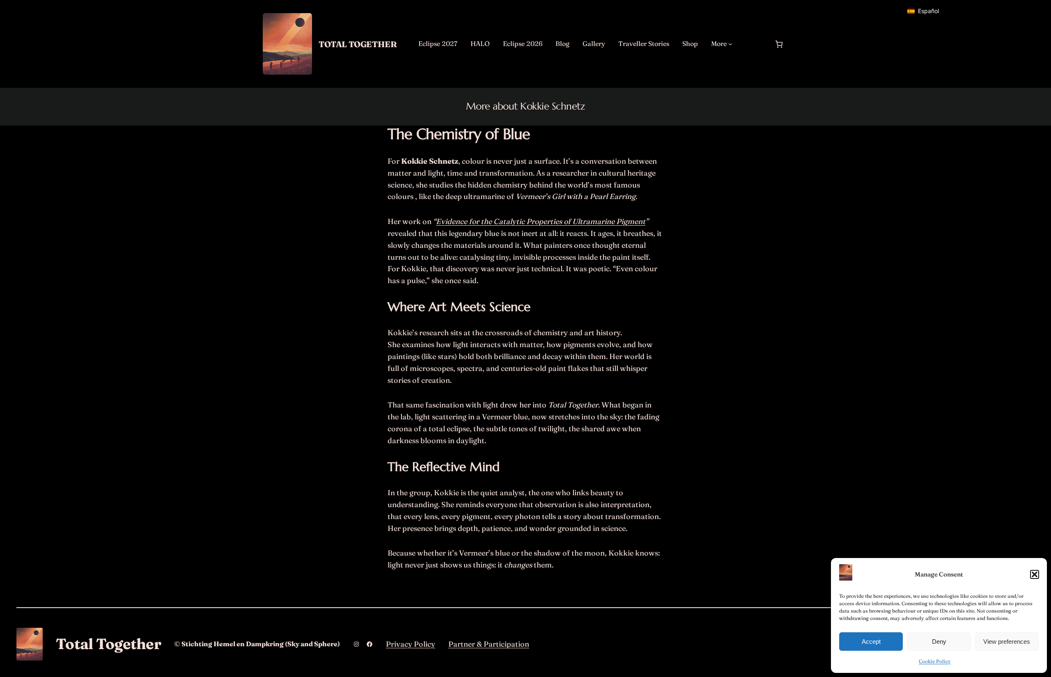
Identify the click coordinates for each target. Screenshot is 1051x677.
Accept (871, 641)
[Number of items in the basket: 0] (779, 44)
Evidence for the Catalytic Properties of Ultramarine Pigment (540, 221)
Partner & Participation (488, 644)
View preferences (1006, 641)
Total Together (358, 44)
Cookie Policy (935, 661)
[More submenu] (730, 44)
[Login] (753, 44)
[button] (1034, 574)
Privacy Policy (410, 644)
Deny (939, 641)
